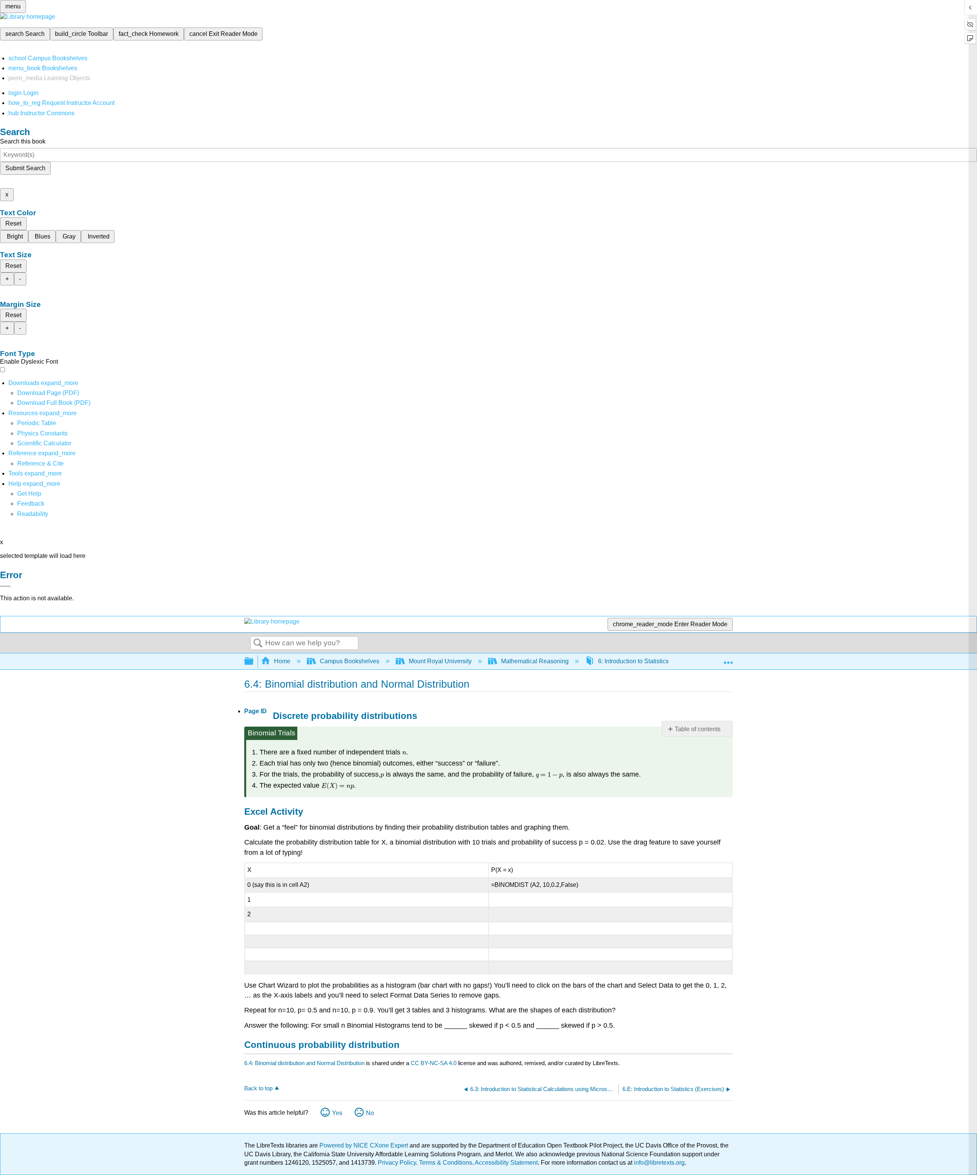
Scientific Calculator (44, 443)
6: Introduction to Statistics (633, 661)
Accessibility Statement (506, 1162)
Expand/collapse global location (728, 659)
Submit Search (25, 168)
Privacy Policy (397, 1162)
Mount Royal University (440, 661)
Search (258, 643)
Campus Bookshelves (349, 661)
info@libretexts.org (658, 1162)
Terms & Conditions (445, 1162)
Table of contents (698, 729)
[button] (30, 503)
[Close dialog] (5, 586)
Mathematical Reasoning (535, 661)
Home (282, 661)
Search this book (22, 141)
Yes (337, 1113)
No (370, 1113)
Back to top (258, 1088)
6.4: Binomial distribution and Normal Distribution (304, 1063)
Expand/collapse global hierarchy (253, 661)
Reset (13, 223)
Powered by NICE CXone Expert (364, 1145)
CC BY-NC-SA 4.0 (433, 1063)
